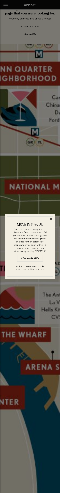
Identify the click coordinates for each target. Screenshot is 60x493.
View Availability (30, 258)
